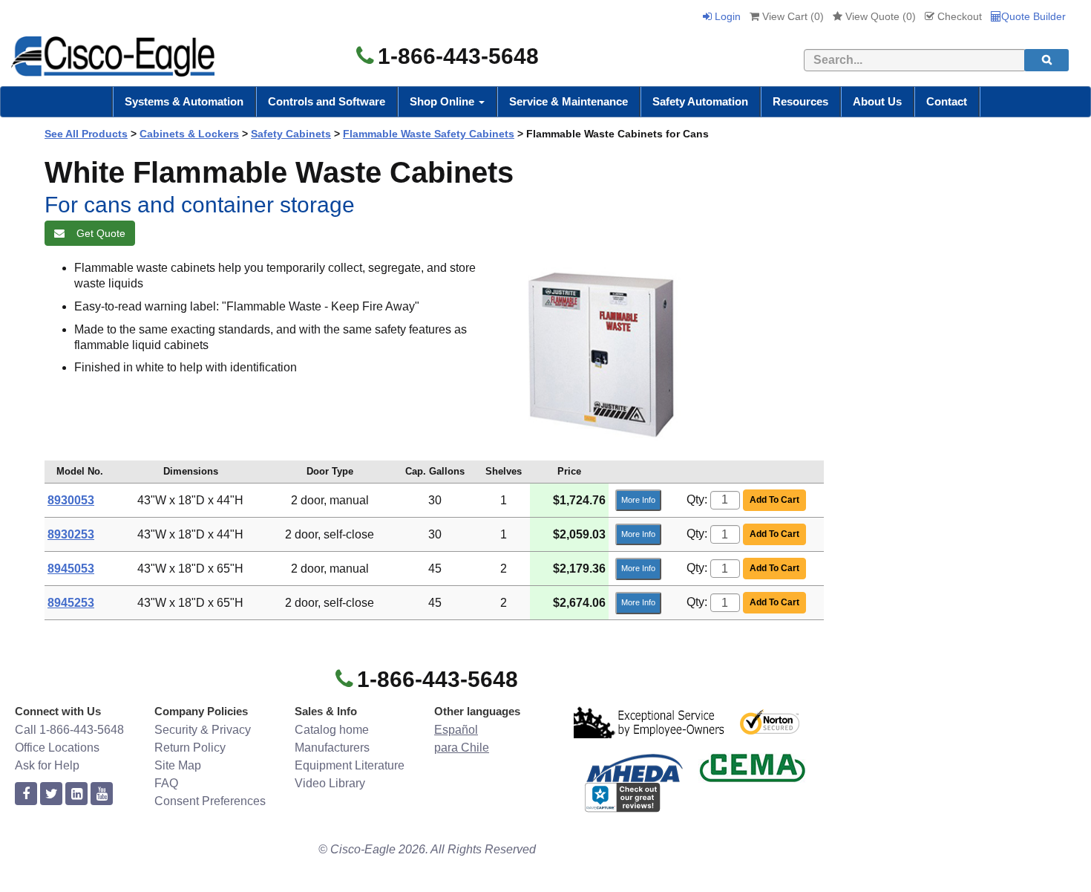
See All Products (86, 134)
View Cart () (791, 16)
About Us (877, 101)
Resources (800, 101)
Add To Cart (774, 500)
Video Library (330, 783)
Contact (946, 101)
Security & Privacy (202, 729)
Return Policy (190, 747)
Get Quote (98, 233)
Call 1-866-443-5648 (69, 729)
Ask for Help (47, 765)
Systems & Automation (184, 101)
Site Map (177, 765)
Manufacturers (332, 747)
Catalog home (332, 729)
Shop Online (443, 101)
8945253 (70, 602)
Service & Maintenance (568, 101)
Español (456, 729)
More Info (638, 499)
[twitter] (51, 794)
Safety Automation (700, 101)
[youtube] (102, 794)
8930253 (70, 534)
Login (726, 16)
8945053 (70, 568)
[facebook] (26, 794)
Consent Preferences (210, 801)
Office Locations (57, 747)
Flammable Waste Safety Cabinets (428, 134)
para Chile (461, 747)
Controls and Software (326, 101)
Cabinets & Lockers (189, 134)
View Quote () (879, 16)
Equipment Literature (349, 765)
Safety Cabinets (291, 134)
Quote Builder (1033, 16)
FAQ (166, 783)
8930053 (70, 500)
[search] (1046, 60)
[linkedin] (76, 794)
